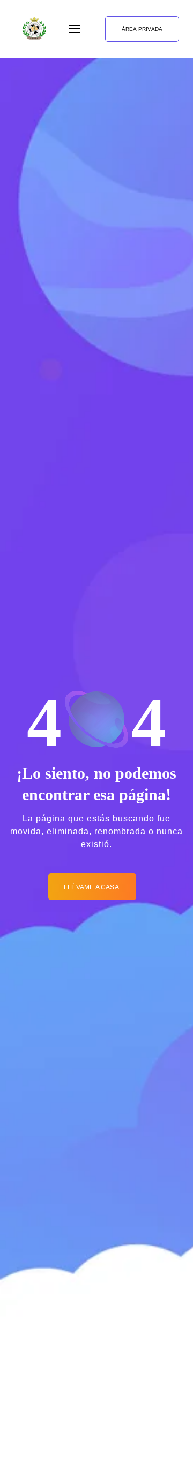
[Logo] (34, 29)
